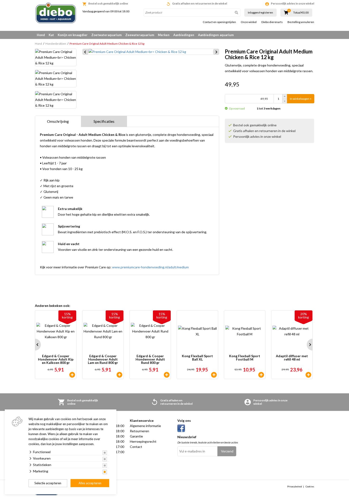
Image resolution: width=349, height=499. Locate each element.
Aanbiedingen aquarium (216, 35)
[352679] (72, 375)
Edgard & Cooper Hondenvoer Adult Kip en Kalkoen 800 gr (55, 359)
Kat (51, 35)
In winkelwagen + (300, 98)
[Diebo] (56, 13)
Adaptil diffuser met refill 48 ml (292, 357)
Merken (164, 35)
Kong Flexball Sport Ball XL (197, 357)
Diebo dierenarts (272, 22)
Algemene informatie (145, 426)
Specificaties (104, 121)
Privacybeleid (294, 486)
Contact (136, 447)
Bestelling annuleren (301, 22)
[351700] (261, 375)
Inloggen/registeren (260, 12)
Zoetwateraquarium (106, 35)
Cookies (310, 486)
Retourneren (139, 431)
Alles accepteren (90, 483)
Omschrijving (58, 121)
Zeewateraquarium (139, 35)
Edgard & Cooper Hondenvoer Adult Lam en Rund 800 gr (103, 359)
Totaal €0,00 (301, 12)
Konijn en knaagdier (73, 35)
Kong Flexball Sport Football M (244, 357)
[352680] (119, 375)
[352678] (167, 375)
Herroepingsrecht (143, 441)
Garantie (136, 436)
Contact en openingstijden (219, 22)
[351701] (214, 375)
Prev (35, 345)
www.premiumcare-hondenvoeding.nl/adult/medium (150, 267)
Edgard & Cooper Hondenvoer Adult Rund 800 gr (150, 359)
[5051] (308, 375)
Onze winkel (249, 22)
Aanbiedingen (183, 35)
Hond (41, 35)
